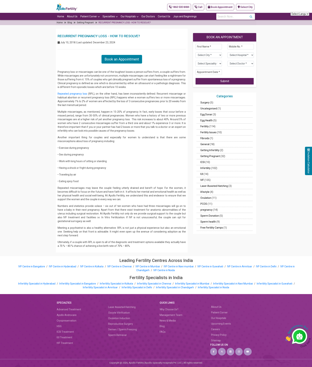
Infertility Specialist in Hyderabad (37, 283)
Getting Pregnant (85, 22)
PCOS (203, 204)
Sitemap (216, 340)
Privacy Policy (219, 334)
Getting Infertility (209, 150)
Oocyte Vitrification (119, 312)
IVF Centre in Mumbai (148, 266)
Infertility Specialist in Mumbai (192, 283)
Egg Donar (206, 114)
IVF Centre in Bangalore (32, 266)
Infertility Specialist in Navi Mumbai (233, 283)
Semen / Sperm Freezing (122, 329)
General (204, 144)
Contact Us (164, 16)
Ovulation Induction (119, 318)
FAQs (163, 331)
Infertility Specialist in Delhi (137, 287)
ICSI (202, 162)
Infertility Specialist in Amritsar (100, 287)
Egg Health (206, 120)
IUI (201, 174)
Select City (246, 7)
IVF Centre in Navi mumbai (179, 266)
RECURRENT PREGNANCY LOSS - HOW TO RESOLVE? (125, 22)
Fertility (204, 126)
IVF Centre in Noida (164, 270)
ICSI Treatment (65, 331)
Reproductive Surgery (120, 323)
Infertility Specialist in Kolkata (117, 283)
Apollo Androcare (67, 315)
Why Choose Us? (169, 309)
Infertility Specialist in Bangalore (77, 283)
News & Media (168, 320)
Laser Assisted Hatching (214, 186)
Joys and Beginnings (185, 16)
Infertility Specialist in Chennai (154, 283)
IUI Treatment (64, 337)
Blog (70, 22)
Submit (224, 81)
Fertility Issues (208, 132)
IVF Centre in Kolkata (92, 266)
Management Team (171, 315)
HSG (59, 326)
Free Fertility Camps (211, 227)
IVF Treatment (65, 343)
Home (60, 16)
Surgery (204, 102)
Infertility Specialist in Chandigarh (175, 287)
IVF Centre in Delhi (266, 266)
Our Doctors (148, 16)
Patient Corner (88, 16)
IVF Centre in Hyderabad (62, 266)
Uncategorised (208, 108)
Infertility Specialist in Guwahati (275, 283)
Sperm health (208, 221)
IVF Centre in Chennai (119, 266)
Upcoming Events (221, 323)
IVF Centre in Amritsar (239, 266)
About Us (72, 16)
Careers (215, 329)
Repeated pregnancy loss (72, 93)
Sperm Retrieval (117, 335)
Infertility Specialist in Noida (213, 287)
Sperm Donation (209, 215)
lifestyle (204, 192)
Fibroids (204, 138)
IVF (202, 180)
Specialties (109, 16)
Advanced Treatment (69, 309)
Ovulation (205, 198)
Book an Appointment (122, 59)
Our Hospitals (128, 16)
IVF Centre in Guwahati (210, 266)
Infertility (205, 168)
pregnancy (206, 210)
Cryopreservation (66, 320)
